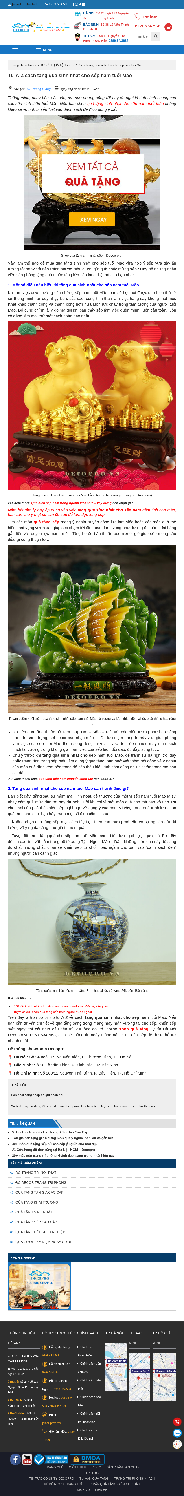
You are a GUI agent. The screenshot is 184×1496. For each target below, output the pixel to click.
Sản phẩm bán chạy (123, 1467)
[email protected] (24, 4)
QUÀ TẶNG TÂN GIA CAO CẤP (39, 1192)
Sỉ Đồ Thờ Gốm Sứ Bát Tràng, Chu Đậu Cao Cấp (50, 1132)
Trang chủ (17, 65)
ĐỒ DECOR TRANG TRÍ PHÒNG (40, 1182)
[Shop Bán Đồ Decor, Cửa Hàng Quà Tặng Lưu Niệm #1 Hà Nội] (41, 27)
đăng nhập (32, 1095)
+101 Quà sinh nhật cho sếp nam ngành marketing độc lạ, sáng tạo (60, 1006)
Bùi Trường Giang (38, 89)
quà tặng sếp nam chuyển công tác (66, 778)
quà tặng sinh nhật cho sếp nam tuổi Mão (125, 103)
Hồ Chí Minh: (17, 1413)
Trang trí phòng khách (134, 1478)
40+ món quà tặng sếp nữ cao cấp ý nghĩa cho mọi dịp (54, 1144)
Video (96, 1467)
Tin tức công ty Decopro (51, 1478)
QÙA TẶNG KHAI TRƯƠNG (36, 1202)
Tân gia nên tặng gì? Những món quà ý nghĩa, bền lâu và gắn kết (62, 1138)
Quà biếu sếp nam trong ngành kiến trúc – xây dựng (71, 503)
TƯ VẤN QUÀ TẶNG (54, 65)
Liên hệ (101, 1490)
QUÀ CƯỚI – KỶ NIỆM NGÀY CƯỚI (43, 1242)
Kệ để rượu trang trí (63, 1484)
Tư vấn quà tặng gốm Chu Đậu (113, 1484)
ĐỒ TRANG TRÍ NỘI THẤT (35, 1173)
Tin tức (32, 65)
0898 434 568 (50, 1355)
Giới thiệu (77, 1467)
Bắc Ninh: (16, 1400)
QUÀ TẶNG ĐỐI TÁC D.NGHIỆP (40, 1232)
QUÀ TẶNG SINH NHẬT (33, 1212)
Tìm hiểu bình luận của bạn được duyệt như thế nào (118, 1106)
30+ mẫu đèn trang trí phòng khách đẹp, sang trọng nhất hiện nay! (64, 1155)
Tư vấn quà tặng (94, 1478)
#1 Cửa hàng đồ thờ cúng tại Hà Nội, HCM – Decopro (53, 1150)
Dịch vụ (83, 1490)
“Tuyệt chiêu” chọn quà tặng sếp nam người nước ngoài (52, 1012)
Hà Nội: (14, 1381)
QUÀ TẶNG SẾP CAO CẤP (36, 1222)
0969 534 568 (50, 1372)
